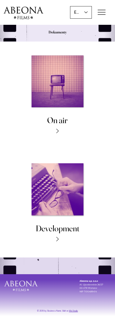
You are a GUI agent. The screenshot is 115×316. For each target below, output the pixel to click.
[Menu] (102, 12)
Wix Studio (73, 311)
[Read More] (57, 131)
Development (57, 228)
